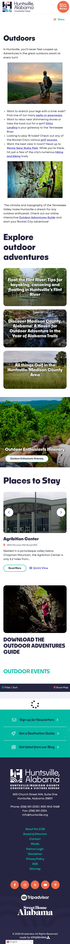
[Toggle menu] (63, 7)
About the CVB (35, 829)
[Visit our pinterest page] (55, 885)
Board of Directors (35, 833)
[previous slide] (9, 512)
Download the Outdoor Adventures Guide (34, 645)
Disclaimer (35, 853)
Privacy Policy (35, 858)
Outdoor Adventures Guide (37, 217)
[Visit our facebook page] (14, 885)
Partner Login (35, 849)
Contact (35, 838)
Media (35, 843)
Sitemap (35, 868)
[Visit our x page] (35, 885)
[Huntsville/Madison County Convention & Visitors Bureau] (18, 7)
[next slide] (61, 512)
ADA (35, 863)
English (13, 942)
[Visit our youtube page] (45, 885)
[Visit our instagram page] (25, 885)
